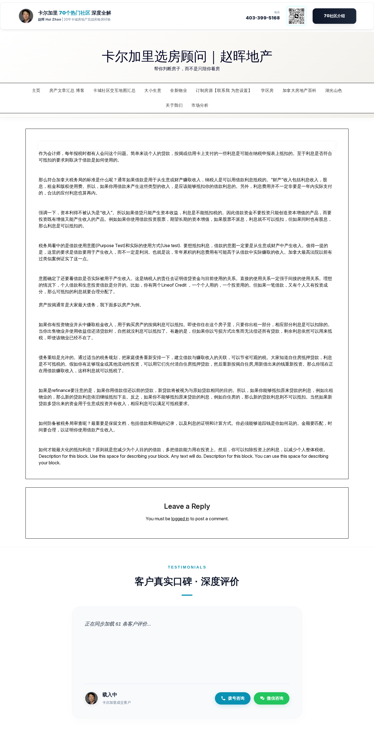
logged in (180, 518)
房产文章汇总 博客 (67, 90)
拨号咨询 (236, 698)
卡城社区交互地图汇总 (114, 90)
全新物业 (178, 90)
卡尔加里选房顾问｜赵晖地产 (187, 55)
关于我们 (174, 105)
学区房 (267, 90)
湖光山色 (333, 90)
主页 (36, 90)
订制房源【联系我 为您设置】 (224, 90)
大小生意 (152, 90)
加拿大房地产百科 (300, 90)
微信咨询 (275, 698)
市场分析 (199, 105)
